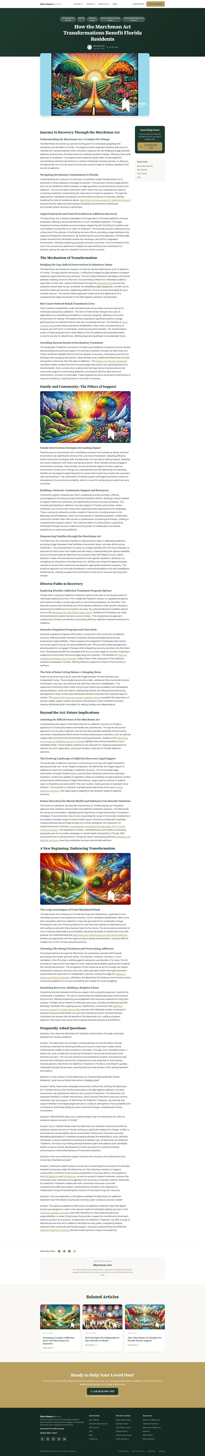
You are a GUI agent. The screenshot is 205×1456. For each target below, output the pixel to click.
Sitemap (162, 1451)
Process (77, 4)
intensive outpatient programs (55, 1213)
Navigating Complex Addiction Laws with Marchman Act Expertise (58, 1340)
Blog (90, 1435)
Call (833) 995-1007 (151, 146)
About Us (146, 1431)
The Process (142, 174)
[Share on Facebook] (59, 1251)
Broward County (122, 1424)
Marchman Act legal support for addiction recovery (105, 200)
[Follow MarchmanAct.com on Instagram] (48, 1439)
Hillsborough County (124, 1435)
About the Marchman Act (98, 1424)
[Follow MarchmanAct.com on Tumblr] (59, 1439)
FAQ (138, 177)
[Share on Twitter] (64, 1251)
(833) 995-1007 (48, 1433)
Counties (89, 4)
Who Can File (142, 170)
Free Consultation (156, 4)
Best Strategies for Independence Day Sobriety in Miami (102, 1339)
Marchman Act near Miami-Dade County (72, 612)
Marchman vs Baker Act (152, 1428)
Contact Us (93, 1439)
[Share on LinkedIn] (69, 1251)
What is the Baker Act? (151, 1420)
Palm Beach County (123, 1428)
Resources (103, 4)
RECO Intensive (149, 1439)
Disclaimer (152, 1451)
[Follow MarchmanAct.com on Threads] (53, 1439)
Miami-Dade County (123, 1420)
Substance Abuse (92, 19)
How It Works (94, 1420)
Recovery (81, 18)
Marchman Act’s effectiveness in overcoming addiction (100, 935)
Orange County (121, 1431)
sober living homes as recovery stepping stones (76, 697)
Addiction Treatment (150, 1424)
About (115, 4)
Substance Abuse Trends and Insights (110, 19)
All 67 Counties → (122, 1439)
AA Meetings (51, 1176)
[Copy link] (74, 1251)
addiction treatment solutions (54, 1230)
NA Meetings (69, 1176)
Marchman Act (104, 283)
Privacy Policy (123, 1451)
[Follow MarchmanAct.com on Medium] (64, 1439)
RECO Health (148, 1435)
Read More (48, 1348)
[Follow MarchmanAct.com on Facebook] (42, 1439)
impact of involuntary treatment (111, 361)
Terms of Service (138, 1451)
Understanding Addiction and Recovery (133, 19)
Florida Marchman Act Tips (68, 19)
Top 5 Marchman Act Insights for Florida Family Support (145, 1339)
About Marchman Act (145, 166)
